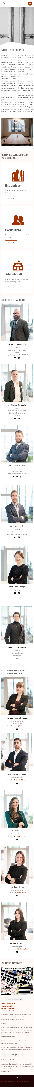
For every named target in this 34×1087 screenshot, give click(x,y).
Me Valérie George (17, 587)
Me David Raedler (17, 526)
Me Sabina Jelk (17, 831)
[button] (11, 198)
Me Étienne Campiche (17, 405)
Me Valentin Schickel (17, 774)
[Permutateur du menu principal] (30, 4)
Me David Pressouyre (17, 647)
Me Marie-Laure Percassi (17, 718)
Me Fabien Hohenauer (17, 344)
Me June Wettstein (17, 943)
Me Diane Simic (17, 887)
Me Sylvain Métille (17, 465)
